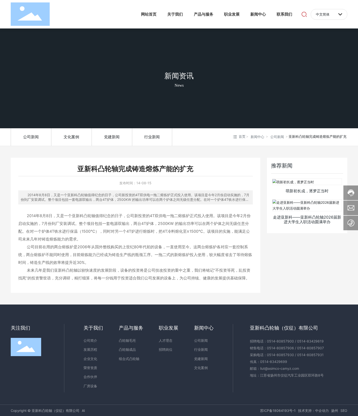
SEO (343, 410)
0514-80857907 (310, 348)
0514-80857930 (280, 355)
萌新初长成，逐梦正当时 (307, 190)
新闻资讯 (179, 76)
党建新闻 (112, 136)
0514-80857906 (280, 348)
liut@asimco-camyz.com (279, 368)
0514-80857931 (310, 355)
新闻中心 (257, 137)
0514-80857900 (280, 341)
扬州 (334, 410)
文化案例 (71, 136)
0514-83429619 (310, 341)
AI (83, 410)
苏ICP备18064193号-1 (278, 410)
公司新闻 (31, 136)
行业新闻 (152, 136)
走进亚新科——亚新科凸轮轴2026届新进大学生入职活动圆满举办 (307, 219)
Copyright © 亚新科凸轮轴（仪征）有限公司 (45, 410)
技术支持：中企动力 (313, 410)
